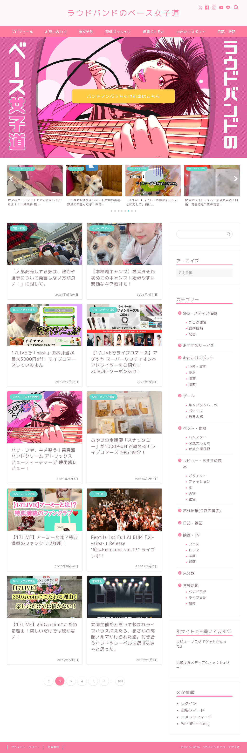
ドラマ (194, 550)
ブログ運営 (198, 322)
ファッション (199, 481)
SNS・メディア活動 (200, 313)
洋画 (192, 556)
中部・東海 (198, 366)
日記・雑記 (227, 32)
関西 (192, 384)
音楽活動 (86, 32)
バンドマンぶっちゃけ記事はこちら (123, 96)
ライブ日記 (198, 597)
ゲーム (189, 396)
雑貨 (192, 499)
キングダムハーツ (203, 405)
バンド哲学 (198, 591)
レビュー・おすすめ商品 (202, 463)
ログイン (189, 703)
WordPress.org (195, 723)
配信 (192, 334)
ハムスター (198, 437)
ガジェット (198, 475)
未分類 (189, 573)
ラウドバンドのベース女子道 (123, 13)
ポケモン (196, 410)
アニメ (194, 544)
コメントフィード (196, 716)
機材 (192, 603)
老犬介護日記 (199, 449)
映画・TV (191, 535)
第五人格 (196, 416)
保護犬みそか (154, 32)
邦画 (192, 561)
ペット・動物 (194, 428)
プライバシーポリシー (25, 747)
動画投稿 (196, 328)
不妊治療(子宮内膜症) (202, 510)
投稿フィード (192, 710)
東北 (192, 372)
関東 (192, 378)
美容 (192, 493)
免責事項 (53, 747)
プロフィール (22, 32)
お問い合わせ (56, 32)
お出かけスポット (191, 32)
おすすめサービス (198, 345)
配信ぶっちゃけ (118, 32)
